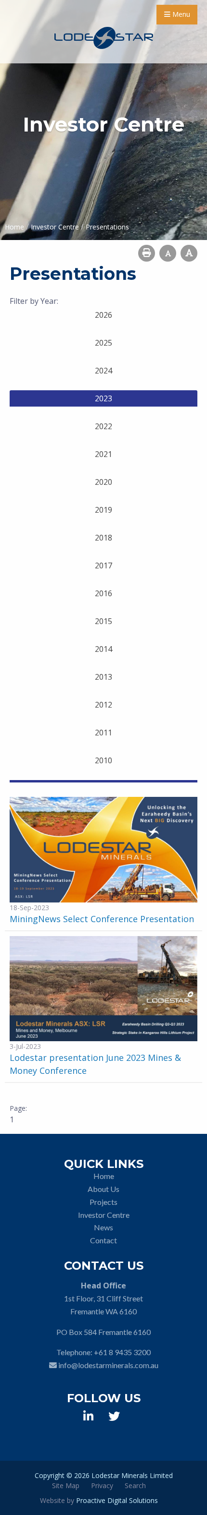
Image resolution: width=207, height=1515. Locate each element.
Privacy (102, 1485)
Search (135, 1485)
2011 (103, 732)
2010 (103, 760)
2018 (103, 537)
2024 (103, 370)
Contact (103, 1240)
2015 (103, 621)
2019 (103, 510)
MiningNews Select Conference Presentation (102, 919)
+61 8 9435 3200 (122, 1352)
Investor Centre (103, 1214)
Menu (180, 14)
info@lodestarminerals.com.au (108, 1365)
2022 (103, 426)
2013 (103, 677)
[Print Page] (146, 253)
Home (103, 1175)
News (103, 1227)
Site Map (65, 1485)
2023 (103, 398)
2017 (103, 565)
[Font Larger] (189, 253)
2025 (103, 342)
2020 (103, 482)
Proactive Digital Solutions (117, 1500)
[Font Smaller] (167, 253)
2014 (103, 649)
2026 (103, 315)
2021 (103, 454)
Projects (103, 1201)
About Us (103, 1188)
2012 (103, 704)
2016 (103, 593)
